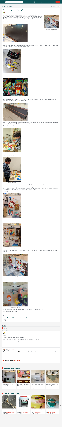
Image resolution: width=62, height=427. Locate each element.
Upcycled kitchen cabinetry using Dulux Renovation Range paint (23, 385)
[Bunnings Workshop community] (32, 1)
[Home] (2, 6)
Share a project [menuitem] (51, 1)
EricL (32, 412)
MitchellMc (4, 412)
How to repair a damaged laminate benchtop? (38, 410)
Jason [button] (7, 349)
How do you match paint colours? (52, 409)
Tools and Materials (7, 317)
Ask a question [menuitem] (44, 1)
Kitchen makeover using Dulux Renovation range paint (37, 385)
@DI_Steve (19, 351)
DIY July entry (22, 317)
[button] (4, 12)
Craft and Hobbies (15, 317)
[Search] (6, 2)
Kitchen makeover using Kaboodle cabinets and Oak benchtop (52, 385)
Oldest (6, 330)
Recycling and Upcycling (30, 317)
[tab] (4, 325)
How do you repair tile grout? (22, 409)
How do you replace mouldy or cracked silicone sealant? (8, 410)
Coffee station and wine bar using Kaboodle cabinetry (9, 385)
